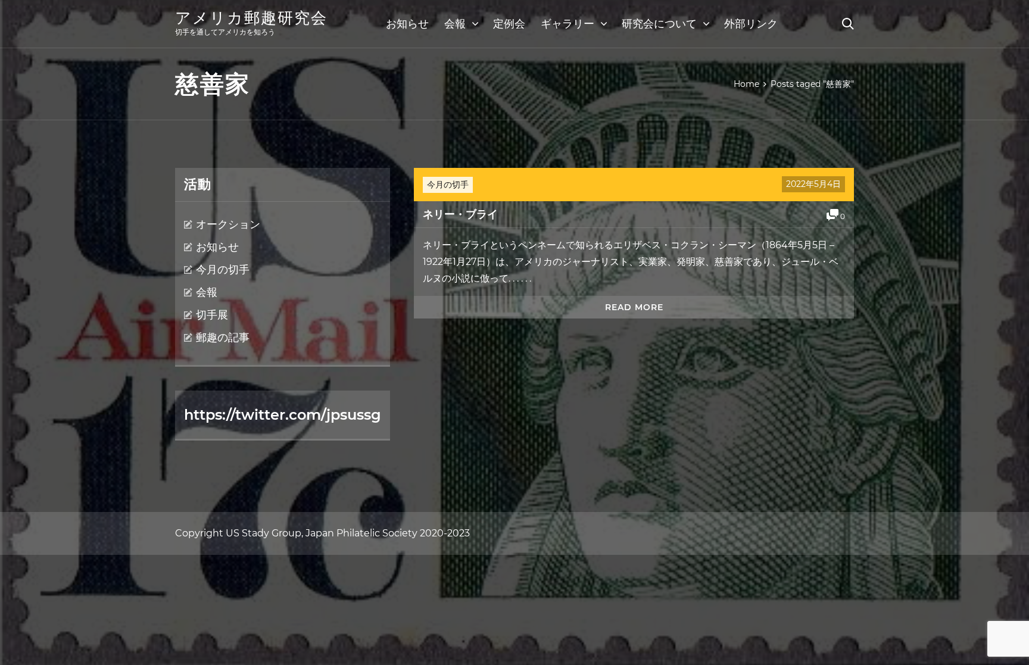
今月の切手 (448, 184)
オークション (228, 224)
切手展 (212, 314)
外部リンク (751, 23)
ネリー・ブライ (460, 214)
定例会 (509, 23)
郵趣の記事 (223, 337)
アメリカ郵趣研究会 (251, 17)
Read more (634, 307)
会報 (455, 23)
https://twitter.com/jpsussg (282, 414)
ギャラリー (567, 23)
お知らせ (407, 23)
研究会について (659, 23)
